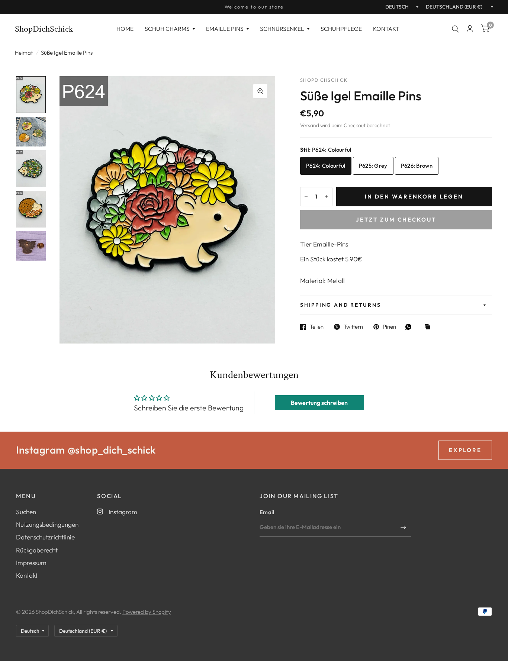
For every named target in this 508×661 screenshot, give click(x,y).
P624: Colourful (325, 165)
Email (267, 512)
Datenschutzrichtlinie (45, 537)
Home (125, 28)
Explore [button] (465, 450)
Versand (309, 125)
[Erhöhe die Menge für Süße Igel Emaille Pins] (326, 196)
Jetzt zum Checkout (396, 219)
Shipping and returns (340, 305)
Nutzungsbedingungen (47, 524)
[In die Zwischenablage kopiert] (429, 327)
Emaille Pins (225, 28)
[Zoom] (260, 91)
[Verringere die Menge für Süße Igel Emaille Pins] (306, 196)
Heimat (24, 52)
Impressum (31, 563)
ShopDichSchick (44, 29)
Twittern (353, 327)
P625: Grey (373, 165)
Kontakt (386, 28)
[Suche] (455, 29)
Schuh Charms (167, 28)
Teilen (317, 327)
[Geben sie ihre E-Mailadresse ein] (403, 527)
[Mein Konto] (470, 29)
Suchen (26, 512)
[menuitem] (125, 29)
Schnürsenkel (282, 28)
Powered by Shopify (146, 611)
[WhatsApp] (410, 327)
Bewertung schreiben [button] (319, 402)
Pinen (389, 327)
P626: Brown (417, 165)
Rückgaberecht (37, 550)
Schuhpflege (341, 28)
